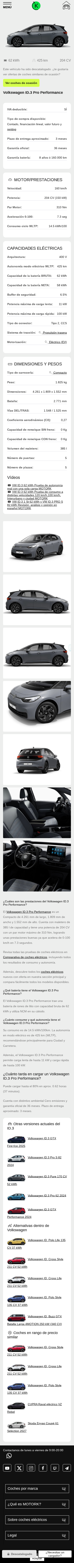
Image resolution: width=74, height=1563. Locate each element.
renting (11, 129)
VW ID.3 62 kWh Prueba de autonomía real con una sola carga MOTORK (35, 487)
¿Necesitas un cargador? (55, 1554)
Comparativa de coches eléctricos (25, 957)
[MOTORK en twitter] (19, 1467)
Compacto (60, 372)
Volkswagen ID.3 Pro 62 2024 (47, 1195)
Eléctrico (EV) (57, 342)
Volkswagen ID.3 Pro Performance (28, 911)
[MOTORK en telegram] (67, 1467)
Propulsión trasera (54, 332)
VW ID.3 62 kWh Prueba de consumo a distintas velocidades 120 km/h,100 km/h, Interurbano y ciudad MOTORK (35, 495)
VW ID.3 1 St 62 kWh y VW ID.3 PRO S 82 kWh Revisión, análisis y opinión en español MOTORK (35, 505)
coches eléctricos (52, 971)
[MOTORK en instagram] (31, 1467)
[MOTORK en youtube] (7, 1467)
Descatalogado (21, 1554)
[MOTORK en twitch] (55, 1467)
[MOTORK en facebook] (43, 1467)
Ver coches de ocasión (21, 83)
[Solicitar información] (9, 1455)
